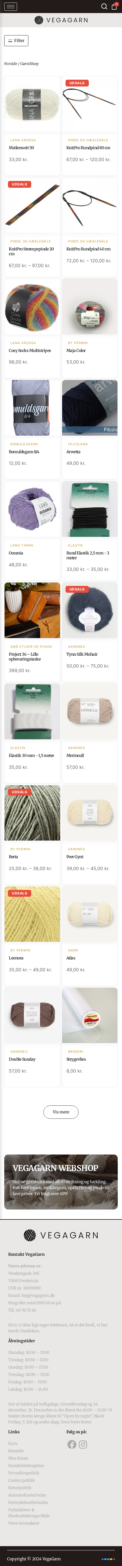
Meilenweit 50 (21, 147)
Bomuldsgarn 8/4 (24, 451)
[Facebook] (72, 1444)
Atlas (70, 958)
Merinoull (75, 755)
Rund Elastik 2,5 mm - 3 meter (87, 555)
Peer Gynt (74, 856)
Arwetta (73, 451)
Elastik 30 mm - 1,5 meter (31, 755)
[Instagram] (83, 1444)
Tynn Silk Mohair (82, 654)
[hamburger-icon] (10, 7)
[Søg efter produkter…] (104, 6)
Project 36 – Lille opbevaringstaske (25, 657)
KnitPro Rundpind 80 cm (88, 147)
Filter (19, 40)
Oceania (16, 553)
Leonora (16, 958)
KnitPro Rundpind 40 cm (88, 249)
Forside (10, 63)
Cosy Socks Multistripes (30, 350)
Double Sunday (22, 1059)
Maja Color (76, 350)
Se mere (32, 104)
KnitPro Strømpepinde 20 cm (31, 251)
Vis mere (61, 1112)
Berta (13, 856)
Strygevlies (76, 1059)
